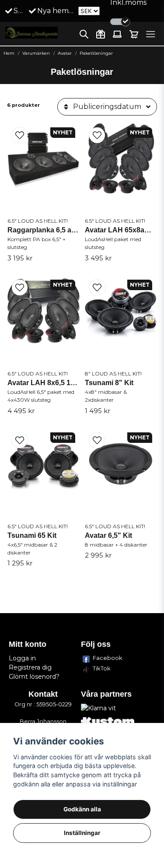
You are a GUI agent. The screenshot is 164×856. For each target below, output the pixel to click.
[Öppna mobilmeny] (150, 34)
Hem (8, 53)
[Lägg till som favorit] (100, 34)
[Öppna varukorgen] (134, 34)
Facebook (107, 657)
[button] (20, 135)
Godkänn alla (82, 809)
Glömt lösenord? (34, 677)
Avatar (65, 53)
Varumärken (36, 53)
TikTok (102, 668)
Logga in (22, 658)
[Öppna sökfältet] (84, 34)
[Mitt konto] (117, 34)
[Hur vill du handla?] (120, 21)
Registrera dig (30, 667)
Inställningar (82, 832)
